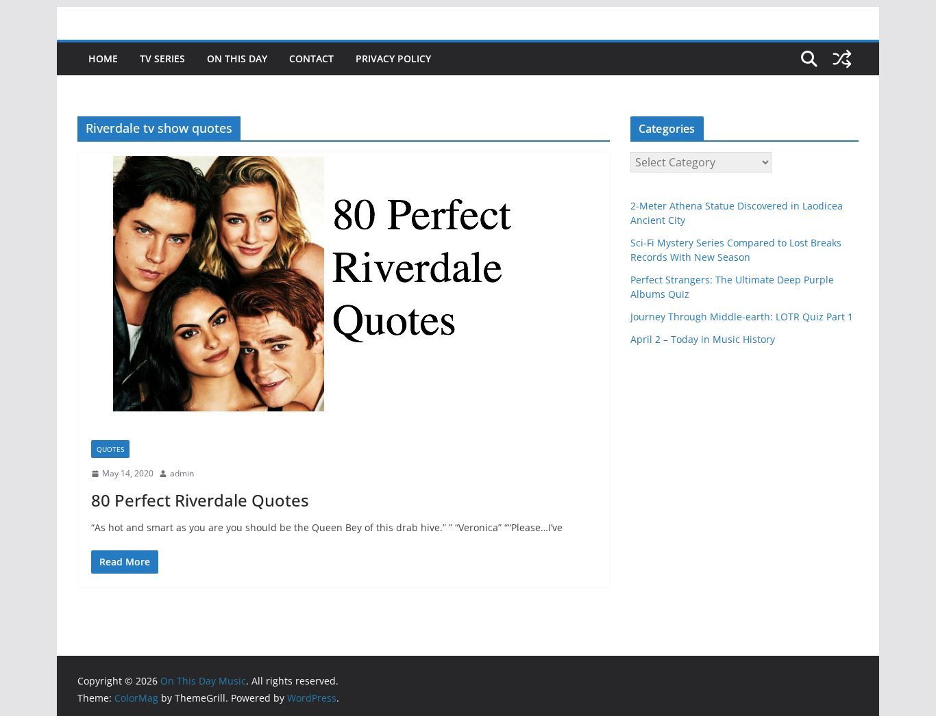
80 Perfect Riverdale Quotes (200, 500)
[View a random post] (842, 58)
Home (103, 58)
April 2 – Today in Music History (702, 339)
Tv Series (162, 58)
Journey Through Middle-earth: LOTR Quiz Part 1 (741, 316)
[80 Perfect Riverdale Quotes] (343, 289)
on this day (237, 58)
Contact (311, 58)
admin (182, 473)
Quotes (110, 449)
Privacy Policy (393, 58)
